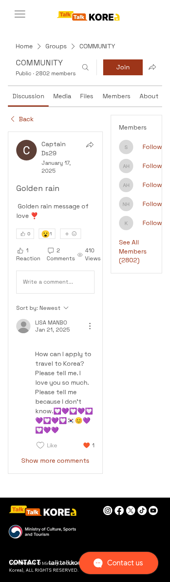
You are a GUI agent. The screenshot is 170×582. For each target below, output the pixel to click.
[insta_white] (107, 510)
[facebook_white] (119, 510)
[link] (28, 96)
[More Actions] (89, 326)
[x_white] (130, 510)
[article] (55, 302)
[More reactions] (70, 234)
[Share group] (152, 67)
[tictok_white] (142, 510)
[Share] (89, 144)
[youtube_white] (153, 510)
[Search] (85, 67)
